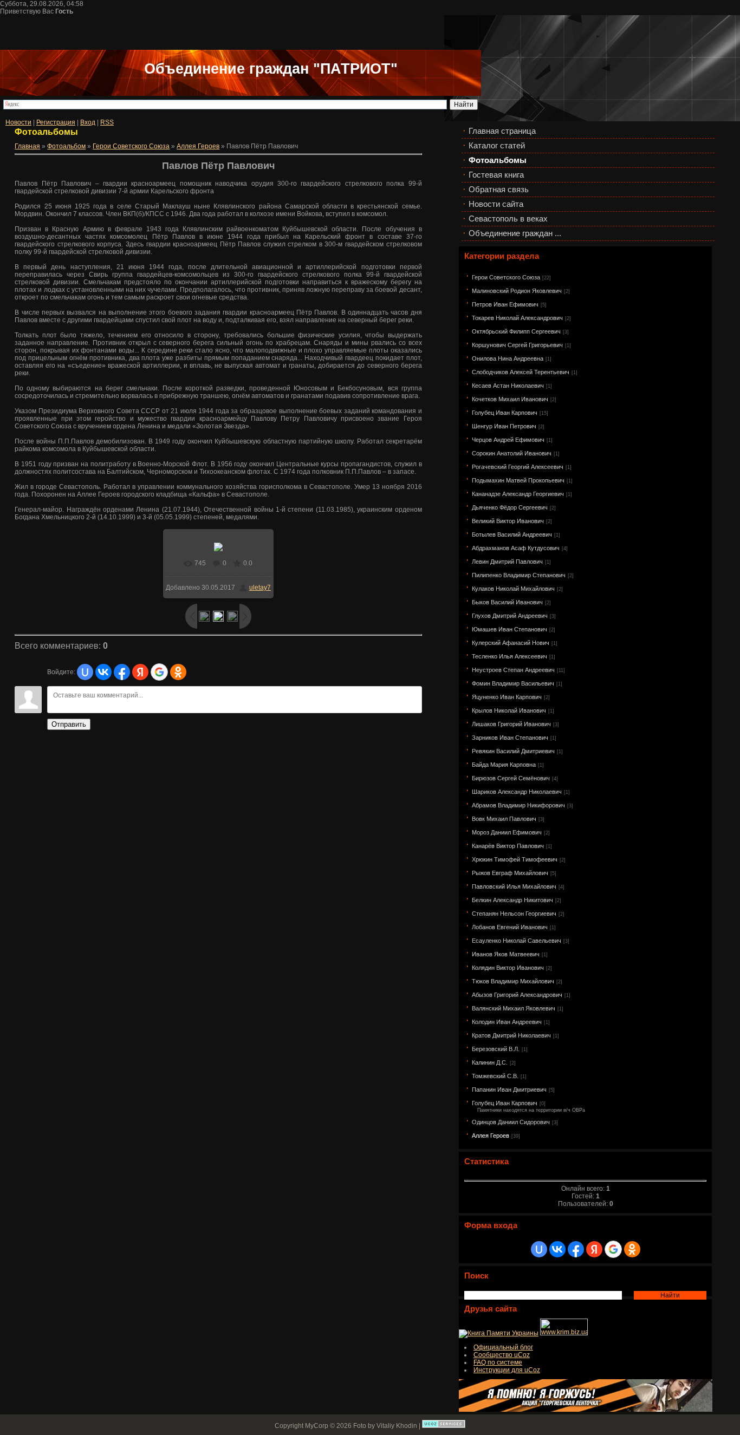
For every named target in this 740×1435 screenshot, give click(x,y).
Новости (18, 122)
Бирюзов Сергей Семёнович (511, 778)
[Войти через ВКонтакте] (557, 1249)
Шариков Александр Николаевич (517, 791)
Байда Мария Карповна (504, 764)
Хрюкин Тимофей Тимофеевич (514, 859)
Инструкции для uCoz (506, 1370)
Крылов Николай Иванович (509, 710)
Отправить (68, 724)
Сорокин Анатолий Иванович (511, 453)
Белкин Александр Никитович (512, 900)
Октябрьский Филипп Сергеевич (516, 331)
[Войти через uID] (539, 1249)
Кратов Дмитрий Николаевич (511, 1035)
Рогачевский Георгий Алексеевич (517, 467)
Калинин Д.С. (490, 1062)
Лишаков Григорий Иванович (511, 724)
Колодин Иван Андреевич (507, 1022)
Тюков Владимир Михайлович (513, 981)
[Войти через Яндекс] (594, 1249)
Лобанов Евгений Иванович (510, 927)
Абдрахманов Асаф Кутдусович (516, 548)
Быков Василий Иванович (507, 602)
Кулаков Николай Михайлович (513, 588)
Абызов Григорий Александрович (517, 995)
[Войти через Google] (613, 1249)
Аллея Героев (490, 1135)
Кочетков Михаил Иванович (510, 399)
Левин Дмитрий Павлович (507, 561)
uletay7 (260, 587)
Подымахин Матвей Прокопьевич (518, 480)
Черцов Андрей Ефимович (508, 439)
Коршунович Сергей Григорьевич (517, 345)
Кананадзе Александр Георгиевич (518, 494)
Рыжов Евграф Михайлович (510, 873)
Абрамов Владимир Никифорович (518, 805)
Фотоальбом (66, 146)
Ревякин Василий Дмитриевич (513, 751)
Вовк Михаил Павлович (504, 819)
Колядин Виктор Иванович (508, 967)
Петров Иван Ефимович (505, 304)
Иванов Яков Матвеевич (506, 954)
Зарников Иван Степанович (510, 737)
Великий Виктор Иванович (508, 521)
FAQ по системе (497, 1362)
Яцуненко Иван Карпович (507, 697)
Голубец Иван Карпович (504, 412)
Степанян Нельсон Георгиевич (514, 913)
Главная (27, 146)
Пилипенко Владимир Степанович (519, 575)
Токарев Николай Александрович (517, 318)
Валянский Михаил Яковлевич (513, 1008)
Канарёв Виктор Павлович (508, 846)
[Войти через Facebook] (576, 1249)
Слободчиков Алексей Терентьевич (520, 372)
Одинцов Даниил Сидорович (511, 1122)
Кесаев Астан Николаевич (508, 385)
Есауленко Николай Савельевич (516, 940)
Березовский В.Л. (496, 1049)
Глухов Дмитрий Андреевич (510, 615)
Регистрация (55, 122)
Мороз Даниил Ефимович (507, 832)
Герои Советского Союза (506, 277)
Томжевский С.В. (495, 1076)
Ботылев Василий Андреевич (512, 534)
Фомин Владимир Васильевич (513, 683)
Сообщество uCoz (501, 1355)
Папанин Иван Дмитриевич (509, 1089)
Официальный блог (503, 1347)
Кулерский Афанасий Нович (510, 643)
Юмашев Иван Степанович (509, 629)
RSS (107, 122)
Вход (87, 122)
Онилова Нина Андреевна (507, 358)
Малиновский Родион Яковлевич (517, 291)
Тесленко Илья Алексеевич (509, 656)
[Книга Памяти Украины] (498, 1333)
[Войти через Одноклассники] (632, 1249)
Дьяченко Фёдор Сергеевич (510, 507)
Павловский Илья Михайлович (514, 886)
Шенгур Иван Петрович (504, 426)
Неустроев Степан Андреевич (513, 670)
